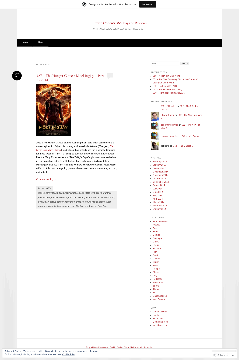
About (41, 42)
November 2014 (160, 175)
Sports (156, 286)
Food (155, 255)
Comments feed (160, 322)
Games (156, 258)
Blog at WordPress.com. (97, 347)
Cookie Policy (68, 354)
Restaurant (158, 282)
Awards (156, 225)
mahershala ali (107, 197)
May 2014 (157, 195)
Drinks (156, 242)
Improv (156, 262)
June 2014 (158, 192)
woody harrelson (99, 206)
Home (25, 42)
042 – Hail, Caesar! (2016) (165, 86)
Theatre (156, 289)
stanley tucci (105, 202)
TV (154, 292)
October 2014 (159, 178)
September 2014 (161, 182)
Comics (156, 235)
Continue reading (46, 179)
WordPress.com (160, 325)
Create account (160, 311)
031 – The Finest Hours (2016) (167, 89)
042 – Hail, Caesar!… (192, 136)
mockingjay (43, 202)
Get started (147, 4)
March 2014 (158, 202)
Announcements (160, 221)
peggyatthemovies (169, 125)
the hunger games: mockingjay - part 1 (72, 206)
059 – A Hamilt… (169, 106)
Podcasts (157, 279)
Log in (156, 315)
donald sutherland (67, 193)
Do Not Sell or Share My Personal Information (131, 347)
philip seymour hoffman (87, 202)
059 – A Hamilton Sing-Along (166, 76)
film (93, 193)
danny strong (51, 193)
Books (156, 231)
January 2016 (159, 165)
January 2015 (159, 168)
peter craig (70, 202)
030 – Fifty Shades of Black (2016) (169, 93)
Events (156, 245)
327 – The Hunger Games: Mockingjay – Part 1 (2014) (70, 77)
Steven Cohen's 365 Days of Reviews (120, 22)
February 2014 (160, 205)
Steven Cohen (167, 115)
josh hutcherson (75, 197)
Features (157, 248)
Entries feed (158, 318)
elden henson (83, 193)
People (156, 269)
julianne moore (92, 197)
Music (156, 265)
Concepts (157, 238)
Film (49, 188)
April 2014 (158, 199)
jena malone (44, 197)
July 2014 (157, 189)
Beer (155, 228)
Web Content (159, 299)
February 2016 (160, 161)
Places (156, 272)
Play (155, 275)
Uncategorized (160, 296)
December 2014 (160, 172)
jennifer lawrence (59, 197)
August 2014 (159, 185)
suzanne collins (45, 206)
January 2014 (159, 209)
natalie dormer (57, 202)
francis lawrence (103, 193)
